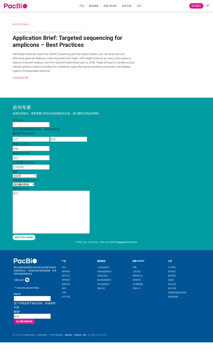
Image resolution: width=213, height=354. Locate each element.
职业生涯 (172, 284)
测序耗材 (66, 280)
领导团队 (172, 275)
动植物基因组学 (104, 271)
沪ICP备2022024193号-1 (98, 335)
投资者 (171, 280)
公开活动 (137, 271)
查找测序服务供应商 (177, 292)
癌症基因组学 (103, 284)
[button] (208, 6)
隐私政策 (121, 242)
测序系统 (66, 271)
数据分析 (66, 284)
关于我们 (172, 267)
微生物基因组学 (104, 280)
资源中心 (137, 288)
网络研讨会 (138, 275)
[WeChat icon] (27, 279)
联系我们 (196, 5)
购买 (64, 288)
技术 (64, 267)
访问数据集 (138, 284)
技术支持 (172, 288)
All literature (22, 24)
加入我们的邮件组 (24, 321)
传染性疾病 (102, 275)
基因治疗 (101, 288)
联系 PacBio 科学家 (24, 237)
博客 (135, 267)
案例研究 (137, 280)
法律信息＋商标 (80, 335)
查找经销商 (173, 297)
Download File (20, 77)
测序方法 (66, 275)
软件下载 (66, 297)
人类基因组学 (103, 267)
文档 (64, 292)
